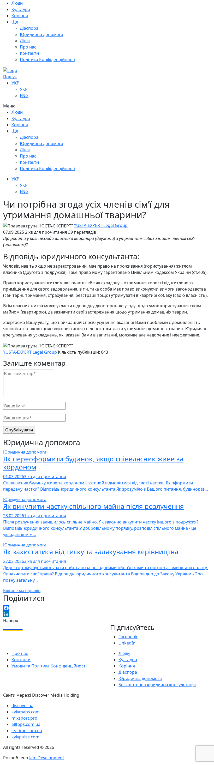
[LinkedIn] (107, 614)
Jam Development (46, 758)
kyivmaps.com (25, 712)
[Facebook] (107, 608)
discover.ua (22, 705)
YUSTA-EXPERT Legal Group (101, 225)
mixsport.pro (24, 718)
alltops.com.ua (25, 724)
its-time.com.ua (26, 730)
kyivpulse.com (25, 737)
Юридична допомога (24, 452)
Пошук (10, 77)
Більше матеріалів (21, 590)
